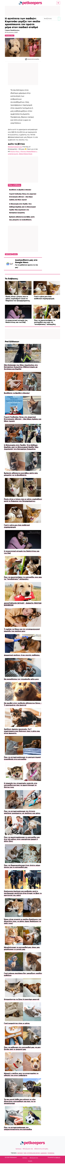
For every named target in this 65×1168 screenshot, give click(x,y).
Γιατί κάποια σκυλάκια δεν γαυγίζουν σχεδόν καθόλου (23, 974)
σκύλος (15, 254)
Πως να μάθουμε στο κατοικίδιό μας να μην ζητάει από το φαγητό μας (22, 1048)
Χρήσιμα (18, 1149)
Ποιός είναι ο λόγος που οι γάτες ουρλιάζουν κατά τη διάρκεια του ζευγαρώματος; (18, 299)
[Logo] (32, 1143)
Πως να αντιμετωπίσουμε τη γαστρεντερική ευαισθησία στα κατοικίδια (22, 758)
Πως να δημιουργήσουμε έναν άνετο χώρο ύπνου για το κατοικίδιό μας (22, 866)
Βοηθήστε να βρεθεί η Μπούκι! (20, 189)
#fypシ (17, 151)
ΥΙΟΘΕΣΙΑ (50, 1153)
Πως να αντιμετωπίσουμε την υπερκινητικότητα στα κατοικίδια (18, 1128)
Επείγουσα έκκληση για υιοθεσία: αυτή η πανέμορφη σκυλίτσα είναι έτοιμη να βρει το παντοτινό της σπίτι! (23, 893)
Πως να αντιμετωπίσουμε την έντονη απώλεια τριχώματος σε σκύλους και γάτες (22, 812)
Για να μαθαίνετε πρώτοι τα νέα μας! (26, 266)
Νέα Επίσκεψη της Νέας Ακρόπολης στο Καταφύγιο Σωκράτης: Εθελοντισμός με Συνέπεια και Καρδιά (21, 367)
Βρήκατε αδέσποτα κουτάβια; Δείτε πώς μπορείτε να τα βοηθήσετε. (21, 474)
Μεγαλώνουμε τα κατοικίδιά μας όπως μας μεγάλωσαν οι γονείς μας (22, 948)
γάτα (25, 1153)
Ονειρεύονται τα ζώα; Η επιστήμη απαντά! (21, 999)
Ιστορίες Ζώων (10, 35)
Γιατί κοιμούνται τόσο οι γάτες (17, 1023)
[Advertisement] (32, 10)
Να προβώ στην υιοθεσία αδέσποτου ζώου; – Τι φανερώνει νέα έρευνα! (23, 704)
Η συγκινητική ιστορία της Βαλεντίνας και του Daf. (17, 321)
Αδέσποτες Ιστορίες (41, 1149)
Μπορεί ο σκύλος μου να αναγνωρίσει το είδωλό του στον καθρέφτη (21, 1074)
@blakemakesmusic (15, 147)
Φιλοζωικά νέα (28, 1149)
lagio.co (57, 1157)
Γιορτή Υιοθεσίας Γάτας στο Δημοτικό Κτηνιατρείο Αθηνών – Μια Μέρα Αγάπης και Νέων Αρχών (22, 196)
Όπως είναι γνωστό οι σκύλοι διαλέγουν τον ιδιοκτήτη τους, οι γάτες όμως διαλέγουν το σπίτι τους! (22, 921)
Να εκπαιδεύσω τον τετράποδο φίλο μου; (21, 679)
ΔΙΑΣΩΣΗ (44, 1153)
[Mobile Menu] (58, 3)
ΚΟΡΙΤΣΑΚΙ (8, 254)
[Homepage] (30, 3)
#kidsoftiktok (31, 151)
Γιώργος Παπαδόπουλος (12, 30)
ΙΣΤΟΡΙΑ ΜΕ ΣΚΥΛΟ (33, 1153)
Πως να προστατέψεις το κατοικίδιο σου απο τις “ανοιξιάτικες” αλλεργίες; (45, 322)
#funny (12, 151)
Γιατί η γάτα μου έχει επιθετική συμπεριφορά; (44, 298)
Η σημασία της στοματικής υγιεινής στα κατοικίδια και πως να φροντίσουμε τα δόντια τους (20, 785)
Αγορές (30, 1161)
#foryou (23, 151)
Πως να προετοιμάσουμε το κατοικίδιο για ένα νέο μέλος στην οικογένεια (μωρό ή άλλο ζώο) (22, 839)
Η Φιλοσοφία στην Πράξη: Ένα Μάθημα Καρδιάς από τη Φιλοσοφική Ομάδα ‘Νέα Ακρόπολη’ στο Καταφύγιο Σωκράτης (21, 447)
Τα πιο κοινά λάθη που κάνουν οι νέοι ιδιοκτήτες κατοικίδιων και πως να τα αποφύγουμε (20, 1101)
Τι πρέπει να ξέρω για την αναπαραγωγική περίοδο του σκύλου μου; (22, 630)
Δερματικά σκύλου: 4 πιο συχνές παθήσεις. (22, 655)
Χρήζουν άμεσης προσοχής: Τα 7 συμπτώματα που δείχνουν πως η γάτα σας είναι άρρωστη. (22, 731)
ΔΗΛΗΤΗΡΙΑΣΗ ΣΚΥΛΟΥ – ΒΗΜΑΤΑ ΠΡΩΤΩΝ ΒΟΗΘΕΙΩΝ (22, 604)
